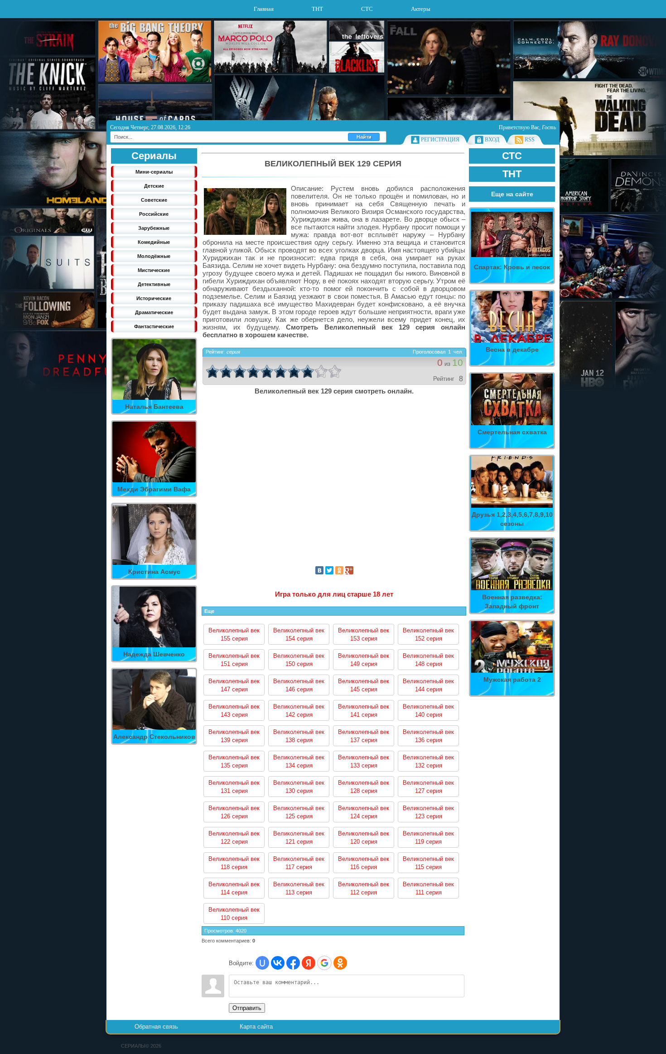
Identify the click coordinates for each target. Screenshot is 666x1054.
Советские (154, 200)
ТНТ (317, 8)
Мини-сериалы (154, 172)
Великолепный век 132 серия (428, 761)
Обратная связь (156, 1026)
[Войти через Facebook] (293, 963)
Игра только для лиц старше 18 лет (334, 594)
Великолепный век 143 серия (234, 710)
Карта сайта (256, 1026)
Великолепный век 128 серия (363, 786)
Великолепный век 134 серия (298, 761)
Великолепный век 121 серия (298, 837)
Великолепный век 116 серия (363, 862)
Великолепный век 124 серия (363, 812)
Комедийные (154, 242)
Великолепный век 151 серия (234, 659)
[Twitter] (329, 570)
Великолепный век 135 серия (234, 761)
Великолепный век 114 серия (234, 888)
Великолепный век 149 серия (363, 659)
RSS (530, 139)
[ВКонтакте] (319, 570)
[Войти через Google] (324, 963)
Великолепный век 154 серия (298, 634)
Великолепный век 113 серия (298, 888)
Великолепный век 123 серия (428, 812)
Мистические (154, 270)
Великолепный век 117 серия (298, 862)
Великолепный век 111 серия (428, 888)
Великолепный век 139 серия (234, 736)
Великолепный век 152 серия (428, 634)
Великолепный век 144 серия (428, 685)
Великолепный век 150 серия (298, 659)
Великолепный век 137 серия (363, 736)
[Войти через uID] (262, 963)
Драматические (154, 312)
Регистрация (440, 139)
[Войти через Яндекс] (308, 963)
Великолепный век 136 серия (428, 736)
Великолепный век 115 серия (428, 862)
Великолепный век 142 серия (298, 710)
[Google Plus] (349, 570)
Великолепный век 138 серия (298, 736)
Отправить (246, 1008)
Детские (154, 186)
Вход (492, 139)
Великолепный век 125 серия (298, 812)
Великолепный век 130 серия (298, 786)
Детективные (154, 284)
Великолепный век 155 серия (234, 634)
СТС (367, 8)
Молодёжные (153, 256)
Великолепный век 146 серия (298, 685)
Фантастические (154, 326)
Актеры (420, 8)
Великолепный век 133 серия (363, 761)
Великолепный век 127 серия (428, 786)
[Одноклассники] (339, 570)
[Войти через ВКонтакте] (278, 963)
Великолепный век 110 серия (234, 913)
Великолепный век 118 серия (234, 862)
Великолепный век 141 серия (363, 710)
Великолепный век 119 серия (428, 837)
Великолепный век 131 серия (234, 786)
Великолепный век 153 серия (363, 634)
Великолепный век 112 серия (363, 888)
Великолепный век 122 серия (234, 837)
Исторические (153, 298)
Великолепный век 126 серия (234, 812)
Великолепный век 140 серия (428, 710)
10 (335, 371)
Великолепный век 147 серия (234, 685)
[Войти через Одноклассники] (340, 963)
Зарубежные (153, 228)
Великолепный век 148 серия (428, 659)
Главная (264, 8)
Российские (154, 214)
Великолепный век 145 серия (363, 685)
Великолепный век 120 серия (363, 837)
